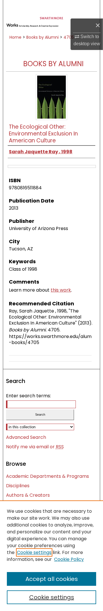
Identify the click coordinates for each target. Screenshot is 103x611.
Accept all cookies (51, 579)
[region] (51, 555)
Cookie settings (34, 552)
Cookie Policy (69, 559)
